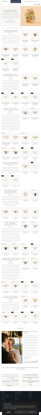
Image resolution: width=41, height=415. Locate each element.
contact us (3, 393)
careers (30, 397)
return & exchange (18, 393)
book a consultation (10, 21)
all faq (30, 384)
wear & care (17, 397)
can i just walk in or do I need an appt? (31, 374)
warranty (16, 398)
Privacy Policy (13, 408)
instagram (30, 393)
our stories (12, 377)
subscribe (3, 398)
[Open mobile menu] (1, 4)
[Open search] (38, 4)
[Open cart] (39, 4)
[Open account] (34, 4)
